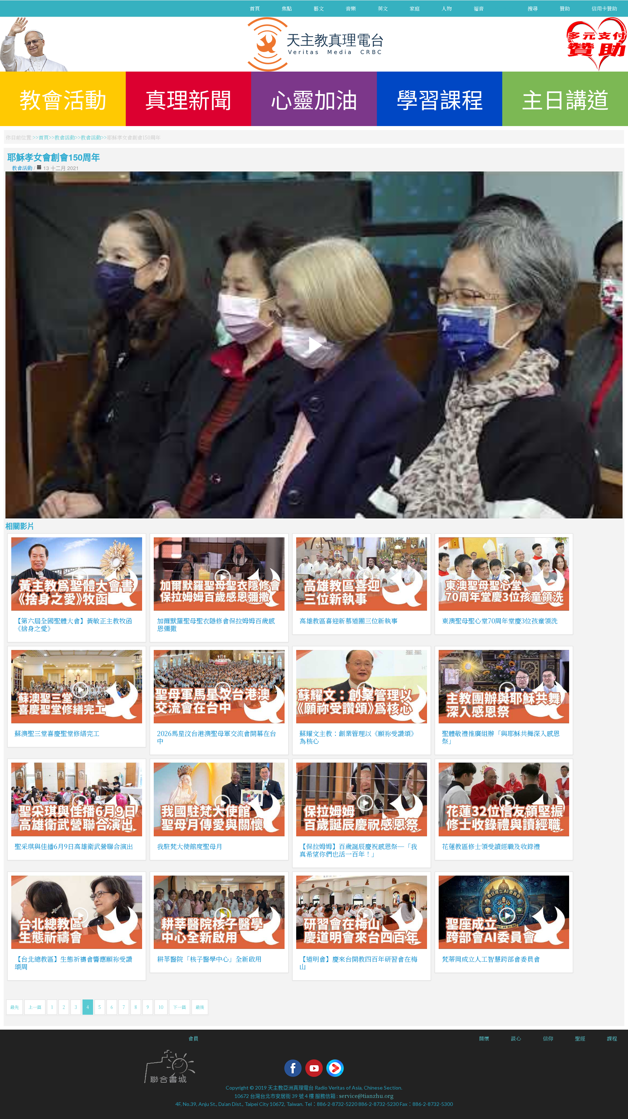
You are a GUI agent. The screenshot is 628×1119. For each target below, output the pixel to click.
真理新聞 (188, 98)
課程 (612, 1038)
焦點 (287, 8)
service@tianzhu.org (366, 1095)
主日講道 (565, 98)
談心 (516, 1038)
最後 (200, 1007)
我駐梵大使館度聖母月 (189, 846)
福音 (479, 8)
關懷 (484, 1038)
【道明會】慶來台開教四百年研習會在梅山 (358, 962)
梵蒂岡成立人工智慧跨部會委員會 (491, 959)
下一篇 (179, 1007)
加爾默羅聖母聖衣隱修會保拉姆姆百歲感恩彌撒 (216, 624)
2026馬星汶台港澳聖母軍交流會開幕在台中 (216, 737)
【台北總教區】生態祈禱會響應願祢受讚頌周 (73, 962)
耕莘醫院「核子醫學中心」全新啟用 (209, 959)
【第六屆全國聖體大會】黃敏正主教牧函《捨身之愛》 (73, 624)
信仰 (548, 1038)
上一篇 (34, 1007)
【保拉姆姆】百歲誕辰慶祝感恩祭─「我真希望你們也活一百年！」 (358, 850)
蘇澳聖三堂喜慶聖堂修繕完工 (57, 733)
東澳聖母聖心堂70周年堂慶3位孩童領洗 (499, 620)
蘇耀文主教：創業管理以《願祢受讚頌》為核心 (358, 737)
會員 (193, 1038)
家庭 (415, 8)
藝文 (319, 8)
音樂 (351, 8)
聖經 (580, 1038)
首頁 (255, 8)
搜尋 (533, 8)
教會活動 (62, 98)
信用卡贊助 (604, 8)
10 (161, 1007)
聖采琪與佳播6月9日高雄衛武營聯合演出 (74, 846)
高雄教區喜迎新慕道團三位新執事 (348, 620)
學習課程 (439, 98)
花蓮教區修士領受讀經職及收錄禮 (491, 846)
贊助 (565, 8)
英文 (383, 8)
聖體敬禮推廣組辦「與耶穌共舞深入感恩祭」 (501, 737)
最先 (14, 1007)
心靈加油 (314, 98)
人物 (447, 8)
